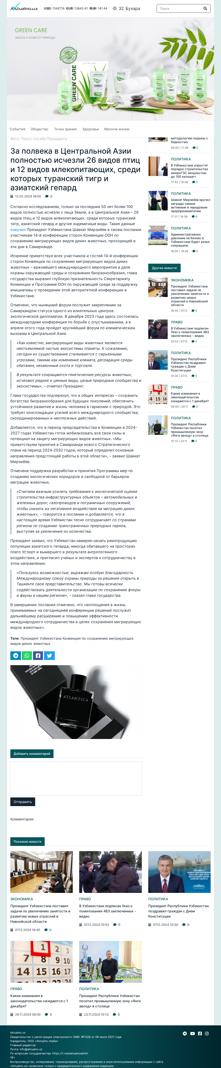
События (17, 129)
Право (177, 322)
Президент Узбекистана (41, 638)
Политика (181, 159)
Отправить (23, 802)
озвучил (18, 229)
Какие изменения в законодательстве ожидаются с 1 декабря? (190, 397)
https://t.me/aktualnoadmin (70, 1053)
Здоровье (90, 129)
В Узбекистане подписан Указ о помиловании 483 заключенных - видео (190, 332)
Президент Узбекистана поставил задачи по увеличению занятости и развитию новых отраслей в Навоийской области (190, 295)
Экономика (182, 280)
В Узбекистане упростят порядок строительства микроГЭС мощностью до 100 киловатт (189, 170)
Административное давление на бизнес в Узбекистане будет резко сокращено (190, 239)
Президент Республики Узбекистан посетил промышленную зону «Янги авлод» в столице (189, 429)
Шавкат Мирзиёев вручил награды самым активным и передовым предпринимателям (190, 205)
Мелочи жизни (116, 129)
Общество (39, 129)
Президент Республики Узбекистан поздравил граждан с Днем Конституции (189, 364)
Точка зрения (65, 129)
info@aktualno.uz (31, 1049)
